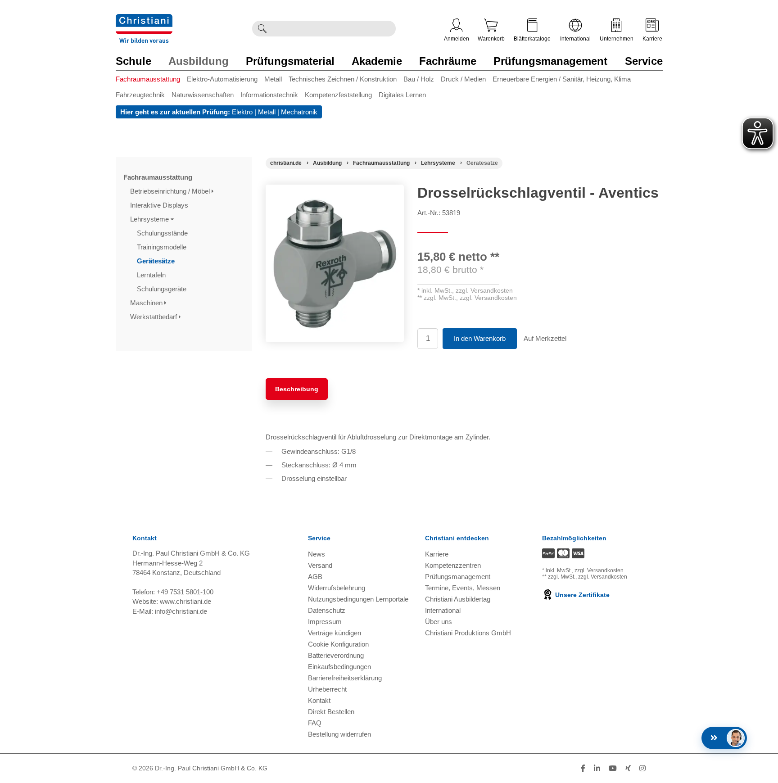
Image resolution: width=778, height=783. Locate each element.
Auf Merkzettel (545, 338)
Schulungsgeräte (162, 289)
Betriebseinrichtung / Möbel (171, 191)
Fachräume (447, 61)
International (575, 39)
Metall (273, 79)
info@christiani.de (181, 611)
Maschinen (147, 303)
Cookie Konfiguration (338, 644)
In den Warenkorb (480, 338)
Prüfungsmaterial (290, 61)
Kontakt (319, 700)
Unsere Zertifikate (581, 594)
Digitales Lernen (402, 95)
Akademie (377, 61)
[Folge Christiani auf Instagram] (642, 768)
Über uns (438, 621)
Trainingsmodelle (162, 247)
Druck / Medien (463, 79)
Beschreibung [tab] (296, 389)
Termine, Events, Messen (462, 588)
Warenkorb (491, 39)
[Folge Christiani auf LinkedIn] (597, 768)
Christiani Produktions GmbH (468, 633)
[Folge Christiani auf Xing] (628, 768)
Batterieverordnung (336, 655)
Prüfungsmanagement (550, 61)
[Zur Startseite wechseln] (144, 19)
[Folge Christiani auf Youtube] (613, 768)
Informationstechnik (269, 95)
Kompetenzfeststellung (338, 95)
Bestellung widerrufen (339, 734)
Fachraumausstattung (148, 79)
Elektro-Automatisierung (222, 79)
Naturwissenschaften (203, 95)
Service (644, 61)
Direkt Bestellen (331, 711)
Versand (320, 565)
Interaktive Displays (160, 205)
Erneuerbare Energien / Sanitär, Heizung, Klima (562, 79)
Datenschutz (326, 610)
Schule (133, 61)
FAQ (314, 723)
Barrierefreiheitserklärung (345, 678)
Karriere (652, 39)
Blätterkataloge (532, 39)
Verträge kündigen (334, 633)
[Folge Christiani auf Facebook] (583, 768)
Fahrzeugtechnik (140, 95)
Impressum (325, 621)
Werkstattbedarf (154, 317)
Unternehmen (616, 39)
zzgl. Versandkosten (484, 290)
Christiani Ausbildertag (457, 599)
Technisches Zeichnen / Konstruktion (343, 79)
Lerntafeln (152, 275)
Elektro (242, 112)
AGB (315, 576)
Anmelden (456, 39)
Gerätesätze (156, 261)
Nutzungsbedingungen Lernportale (358, 599)
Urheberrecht (327, 689)
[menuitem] (151, 81)
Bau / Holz (418, 79)
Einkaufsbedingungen (339, 666)
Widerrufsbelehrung (336, 588)
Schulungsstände (163, 233)
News (316, 554)
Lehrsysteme (150, 219)
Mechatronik (299, 112)
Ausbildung (198, 61)
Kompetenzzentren (453, 565)
